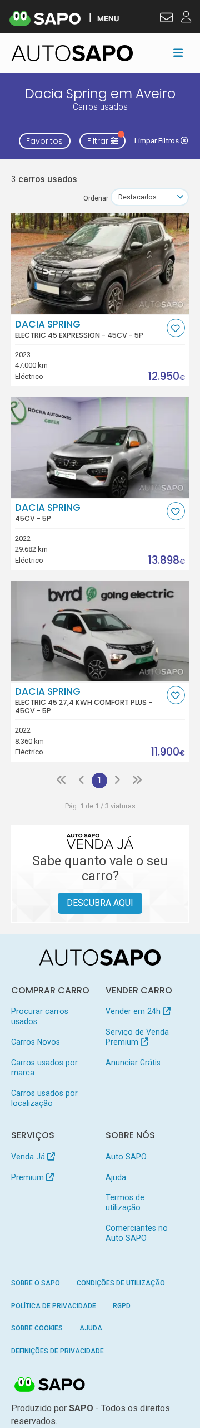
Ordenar (95, 198)
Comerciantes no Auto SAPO (137, 1233)
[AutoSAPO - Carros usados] (72, 53)
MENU (108, 18)
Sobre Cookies (37, 1328)
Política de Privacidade (53, 1306)
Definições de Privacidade (57, 1351)
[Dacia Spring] (100, 447)
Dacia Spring (79, 329)
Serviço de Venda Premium (137, 1036)
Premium (28, 1177)
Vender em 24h (134, 1011)
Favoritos (44, 141)
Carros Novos (35, 1041)
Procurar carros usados (39, 1016)
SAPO (50, 1385)
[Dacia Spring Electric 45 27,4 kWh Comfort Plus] (100, 631)
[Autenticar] (166, 19)
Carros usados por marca (44, 1067)
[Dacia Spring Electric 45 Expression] (100, 263)
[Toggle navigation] (178, 53)
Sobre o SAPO (35, 1283)
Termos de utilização (125, 1202)
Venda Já (29, 1156)
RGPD (122, 1306)
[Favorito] (176, 328)
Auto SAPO (126, 1156)
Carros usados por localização (44, 1098)
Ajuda (116, 1177)
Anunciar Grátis (133, 1062)
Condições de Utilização (121, 1283)
